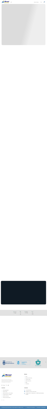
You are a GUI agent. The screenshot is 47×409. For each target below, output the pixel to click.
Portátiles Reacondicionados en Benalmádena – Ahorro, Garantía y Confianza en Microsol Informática (23, 343)
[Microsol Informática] (5, 1)
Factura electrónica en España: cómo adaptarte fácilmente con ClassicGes (8, 350)
